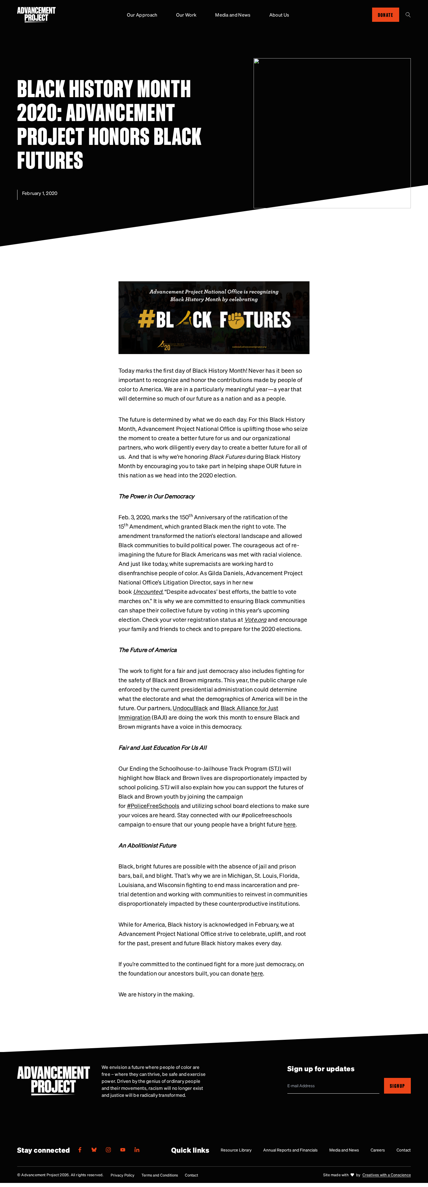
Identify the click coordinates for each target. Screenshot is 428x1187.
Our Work (186, 15)
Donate (385, 14)
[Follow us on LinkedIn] (137, 1150)
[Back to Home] (36, 14)
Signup (397, 1085)
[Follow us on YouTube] (122, 1150)
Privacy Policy (123, 1174)
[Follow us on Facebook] (80, 1150)
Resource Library (236, 1149)
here (290, 824)
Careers (378, 1149)
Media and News (232, 15)
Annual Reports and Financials (290, 1149)
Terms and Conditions (160, 1174)
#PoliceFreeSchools (153, 805)
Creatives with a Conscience (386, 1174)
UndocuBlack (190, 708)
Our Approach (142, 15)
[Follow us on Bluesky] (94, 1150)
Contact (404, 1149)
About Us (279, 15)
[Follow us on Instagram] (108, 1150)
